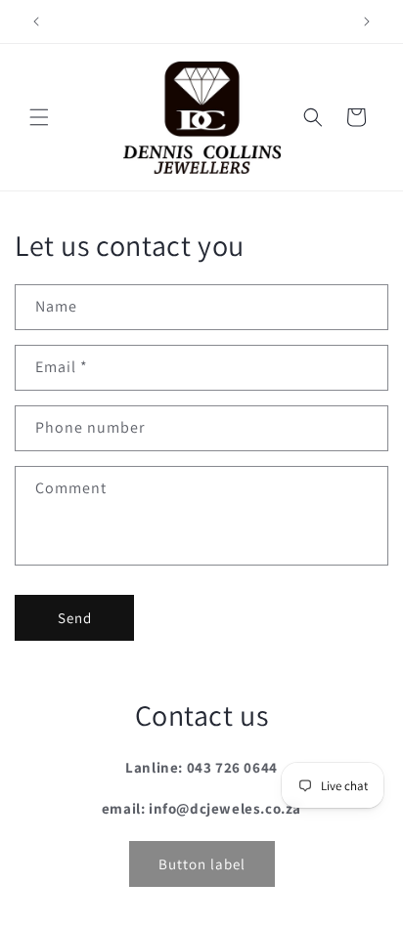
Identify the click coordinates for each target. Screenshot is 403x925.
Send (75, 618)
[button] (39, 117)
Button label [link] (202, 864)
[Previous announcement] (36, 21)
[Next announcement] (366, 21)
